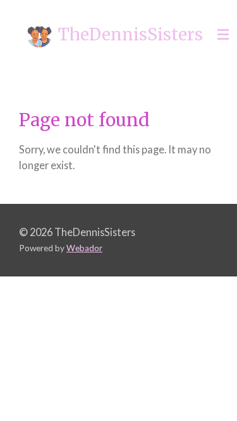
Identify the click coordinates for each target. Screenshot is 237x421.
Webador (84, 248)
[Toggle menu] (223, 35)
